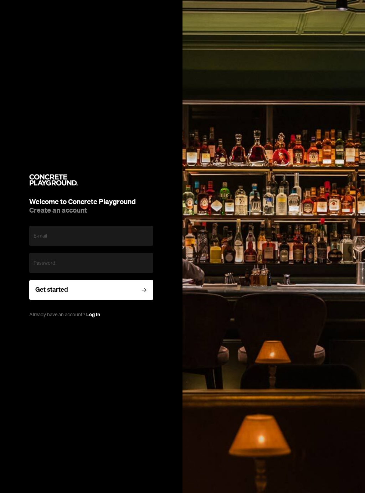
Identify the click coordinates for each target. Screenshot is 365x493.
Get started (51, 289)
